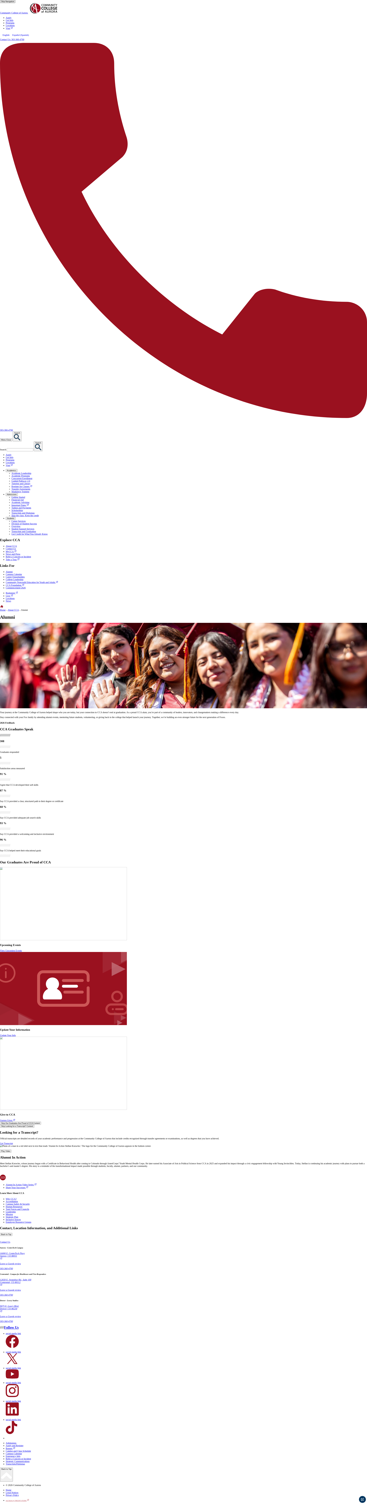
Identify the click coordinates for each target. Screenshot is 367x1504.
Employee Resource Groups (18, 1222)
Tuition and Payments (21, 508)
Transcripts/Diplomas (15, 1464)
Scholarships (17, 510)
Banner (10, 1448)
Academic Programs (20, 476)
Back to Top (6, 1234)
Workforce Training (20, 491)
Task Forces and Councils (17, 1209)
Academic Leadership (21, 473)
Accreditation (12, 1201)
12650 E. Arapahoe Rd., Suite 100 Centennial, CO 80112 (15, 1282)
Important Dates (20, 505)
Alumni (9, 572)
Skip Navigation (7, 1)
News (8, 601)
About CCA (13, 610)
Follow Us (11, 1327)
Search (3, 449)
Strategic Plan (12, 1217)
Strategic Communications (18, 1461)
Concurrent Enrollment (21, 478)
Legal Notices (12, 1492)
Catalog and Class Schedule (18, 1451)
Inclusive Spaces (13, 1219)
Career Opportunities (15, 577)
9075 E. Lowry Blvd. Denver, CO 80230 (9, 1309)
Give (9, 596)
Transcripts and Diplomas (23, 513)
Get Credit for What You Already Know (29, 534)
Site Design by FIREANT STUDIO (17, 1500)
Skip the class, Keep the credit (25, 515)
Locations (10, 598)
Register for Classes (21, 486)
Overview (16, 526)
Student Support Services (22, 529)
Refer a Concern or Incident (18, 1459)
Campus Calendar (14, 574)
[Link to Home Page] (2, 607)
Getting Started (18, 497)
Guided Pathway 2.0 (20, 481)
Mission (9, 1214)
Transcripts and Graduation (23, 531)
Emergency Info (13, 1456)
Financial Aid (17, 500)
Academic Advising (20, 502)
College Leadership (14, 579)
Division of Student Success (24, 524)
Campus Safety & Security (18, 1204)
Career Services (18, 521)
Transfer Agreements (20, 489)
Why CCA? (11, 1199)
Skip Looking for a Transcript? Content (17, 1126)
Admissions (11, 1443)
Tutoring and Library (20, 483)
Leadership (11, 1212)
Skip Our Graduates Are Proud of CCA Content (20, 1123)
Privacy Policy (12, 1495)
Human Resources (14, 1206)
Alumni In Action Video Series (21, 1184)
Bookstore (12, 593)
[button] (11, 950)
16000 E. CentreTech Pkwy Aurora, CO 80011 (12, 1256)
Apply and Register (14, 1445)
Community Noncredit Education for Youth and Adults (32, 582)
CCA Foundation (15, 585)
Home (3, 610)
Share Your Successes (17, 1187)
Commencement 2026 (16, 588)
